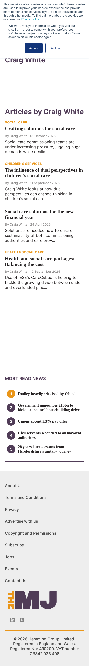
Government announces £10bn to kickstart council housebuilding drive (49, 407)
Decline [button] (55, 48)
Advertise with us (21, 521)
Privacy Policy (30, 19)
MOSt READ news (25, 378)
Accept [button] (33, 48)
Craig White (19, 136)
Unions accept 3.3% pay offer (42, 421)
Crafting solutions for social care (40, 128)
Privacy (12, 509)
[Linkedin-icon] (12, 620)
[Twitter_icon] (22, 620)
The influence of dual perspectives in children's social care (44, 172)
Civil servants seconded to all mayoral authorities (49, 435)
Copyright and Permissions (30, 533)
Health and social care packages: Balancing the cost (40, 261)
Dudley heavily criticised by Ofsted (47, 394)
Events (11, 568)
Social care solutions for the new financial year (39, 214)
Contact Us (15, 580)
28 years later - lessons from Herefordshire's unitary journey (44, 449)
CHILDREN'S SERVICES (23, 164)
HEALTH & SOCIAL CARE (24, 252)
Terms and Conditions (26, 497)
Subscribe (14, 545)
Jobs (9, 556)
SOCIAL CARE (16, 122)
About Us (14, 485)
